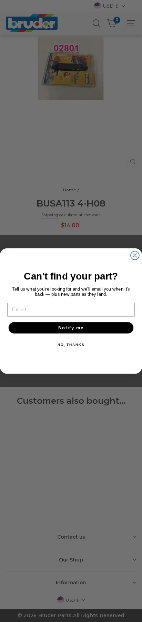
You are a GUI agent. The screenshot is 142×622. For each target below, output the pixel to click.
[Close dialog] (135, 255)
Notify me (71, 327)
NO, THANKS (71, 345)
